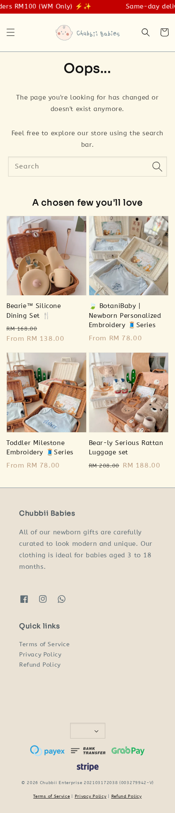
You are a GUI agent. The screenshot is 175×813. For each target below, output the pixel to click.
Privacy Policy (40, 654)
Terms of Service (44, 644)
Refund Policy (40, 664)
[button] (10, 32)
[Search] (157, 166)
